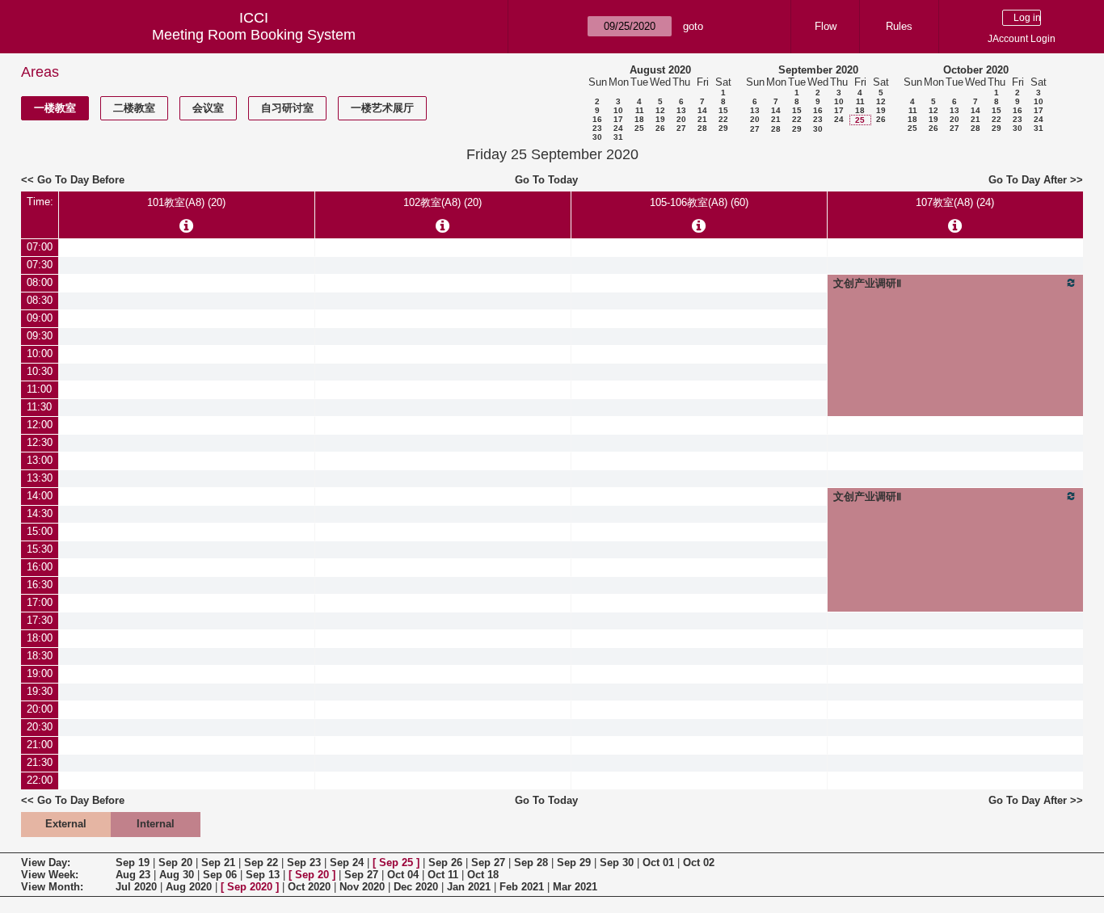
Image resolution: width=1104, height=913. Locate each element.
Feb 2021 (521, 887)
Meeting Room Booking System (254, 35)
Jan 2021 (469, 887)
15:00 (40, 531)
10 (618, 110)
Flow (825, 26)
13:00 (40, 460)
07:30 (40, 265)
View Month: (52, 887)
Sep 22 (261, 862)
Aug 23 (133, 875)
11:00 (39, 389)
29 (723, 128)
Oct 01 (658, 862)
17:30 (40, 620)
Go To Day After (1027, 180)
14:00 (40, 496)
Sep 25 (396, 862)
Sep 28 (531, 862)
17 (618, 119)
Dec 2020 (416, 887)
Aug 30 (176, 875)
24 (618, 128)
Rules (899, 26)
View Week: (49, 875)
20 (681, 119)
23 (597, 128)
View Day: (45, 862)
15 (723, 110)
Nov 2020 (362, 887)
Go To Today (546, 180)
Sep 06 (220, 875)
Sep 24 (347, 862)
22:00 (40, 780)
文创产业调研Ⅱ (867, 283)
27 (681, 128)
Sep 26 (445, 862)
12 (660, 110)
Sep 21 (218, 862)
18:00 (40, 638)
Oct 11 (443, 875)
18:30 (40, 656)
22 (723, 119)
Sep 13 (263, 875)
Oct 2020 (309, 887)
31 (618, 137)
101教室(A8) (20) (186, 202)
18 (639, 119)
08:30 (40, 300)
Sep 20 (175, 862)
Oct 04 (403, 875)
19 (660, 119)
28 (702, 128)
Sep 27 (488, 862)
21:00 (40, 744)
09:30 (40, 336)
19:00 (40, 673)
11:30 (39, 407)
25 (639, 128)
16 (597, 119)
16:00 (40, 567)
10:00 (40, 353)
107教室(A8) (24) (955, 202)
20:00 (40, 709)
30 (597, 137)
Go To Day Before (80, 180)
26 (660, 128)
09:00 (40, 318)
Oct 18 (483, 875)
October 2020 (976, 70)
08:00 (40, 282)
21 (702, 119)
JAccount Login (1022, 38)
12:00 (40, 425)
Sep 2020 (249, 887)
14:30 (40, 513)
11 (639, 110)
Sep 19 (133, 862)
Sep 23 (304, 862)
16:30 (40, 585)
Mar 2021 (575, 887)
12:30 (40, 442)
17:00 (40, 602)
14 (702, 110)
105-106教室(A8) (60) (699, 202)
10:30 (40, 371)
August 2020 (660, 70)
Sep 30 (617, 862)
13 (681, 110)
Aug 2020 (189, 887)
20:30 (40, 727)
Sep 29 (574, 862)
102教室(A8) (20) (442, 202)
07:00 (40, 247)
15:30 (40, 549)
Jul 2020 (136, 887)
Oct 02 (698, 862)
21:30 (40, 762)
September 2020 (818, 70)
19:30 (40, 691)
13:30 (40, 478)
